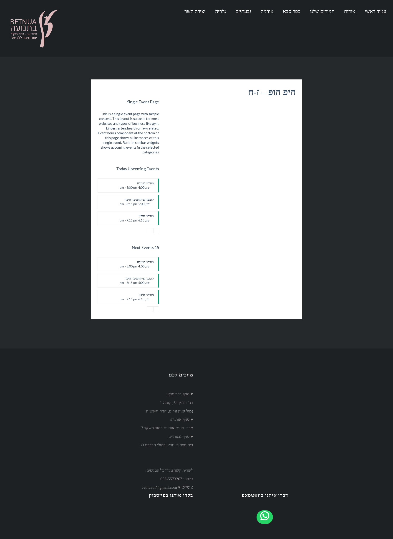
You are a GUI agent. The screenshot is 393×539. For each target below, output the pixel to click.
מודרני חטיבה (137, 187)
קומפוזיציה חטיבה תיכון (137, 203)
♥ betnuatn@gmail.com (161, 487)
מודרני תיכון (137, 219)
